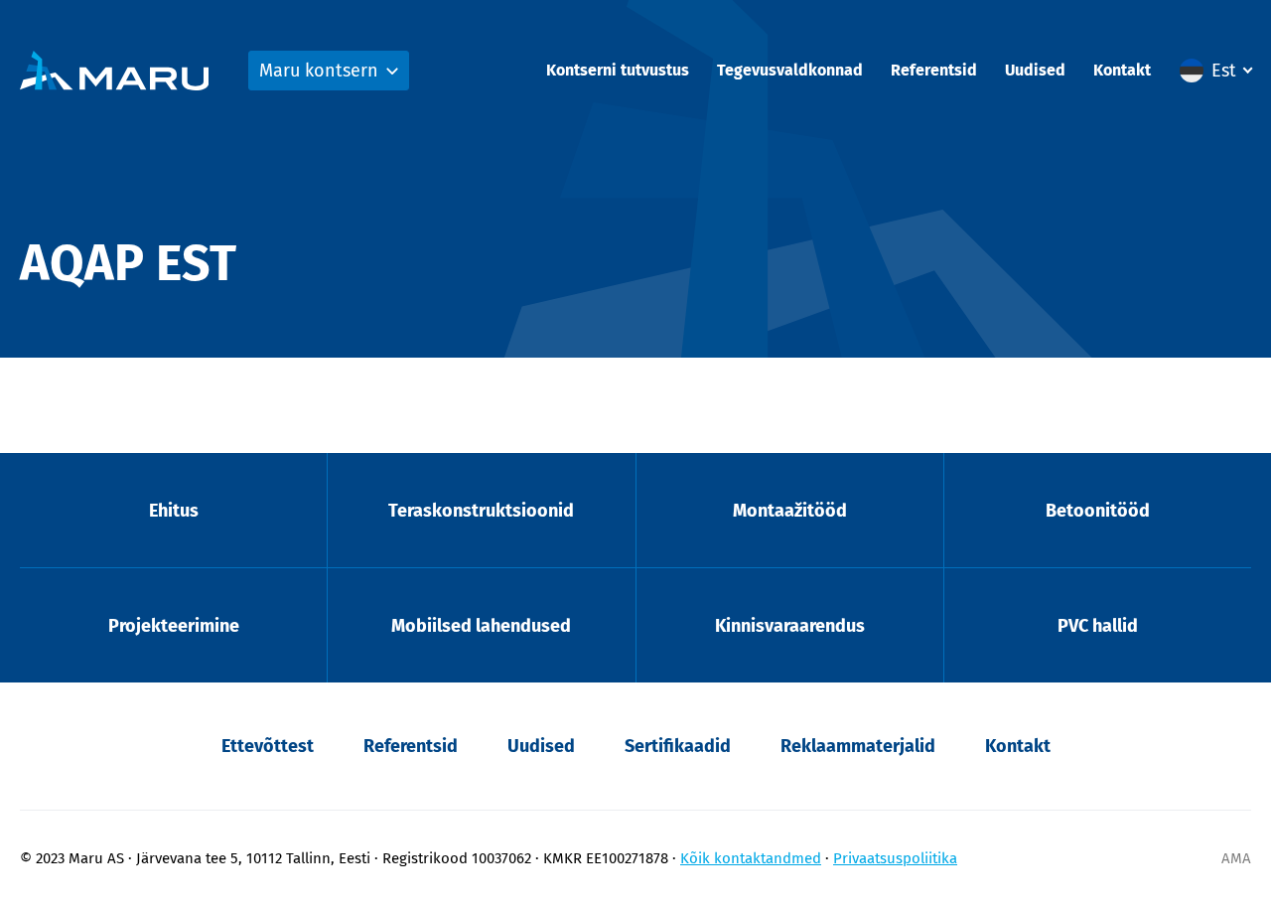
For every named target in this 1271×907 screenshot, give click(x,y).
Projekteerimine (173, 626)
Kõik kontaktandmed (750, 858)
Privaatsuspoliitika (895, 858)
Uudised (1035, 70)
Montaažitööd (790, 511)
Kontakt (1122, 70)
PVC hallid (1098, 626)
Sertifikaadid (678, 746)
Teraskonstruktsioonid (481, 511)
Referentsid (934, 70)
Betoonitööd (1098, 511)
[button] (1215, 70)
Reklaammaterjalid (857, 746)
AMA (1236, 858)
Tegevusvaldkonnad (790, 70)
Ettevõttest (267, 746)
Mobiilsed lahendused (481, 626)
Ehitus (174, 511)
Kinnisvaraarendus (790, 626)
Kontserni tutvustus (617, 70)
